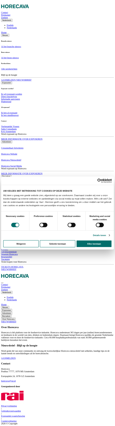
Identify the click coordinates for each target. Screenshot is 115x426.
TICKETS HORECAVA (12, 267)
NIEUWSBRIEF (8, 269)
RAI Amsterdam (8, 131)
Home (4, 32)
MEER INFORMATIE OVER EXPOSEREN (21, 139)
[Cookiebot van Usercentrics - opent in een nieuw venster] (99, 181)
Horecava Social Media (11, 166)
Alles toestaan (94, 243)
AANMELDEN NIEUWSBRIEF (16, 80)
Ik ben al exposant (9, 113)
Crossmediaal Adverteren (12, 148)
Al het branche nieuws (11, 46)
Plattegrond (6, 101)
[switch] (43, 225)
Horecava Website (9, 154)
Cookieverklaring (9, 421)
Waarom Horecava (9, 254)
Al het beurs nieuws (10, 58)
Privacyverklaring (9, 406)
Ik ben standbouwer (10, 115)
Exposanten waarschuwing (13, 416)
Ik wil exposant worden (11, 94)
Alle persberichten (9, 69)
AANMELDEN (8, 358)
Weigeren (21, 243)
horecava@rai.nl (8, 381)
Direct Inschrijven (9, 96)
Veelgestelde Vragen (10, 126)
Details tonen (99, 235)
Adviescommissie (9, 252)
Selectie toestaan (57, 243)
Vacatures (5, 259)
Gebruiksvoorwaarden (11, 411)
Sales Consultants (9, 129)
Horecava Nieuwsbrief (11, 160)
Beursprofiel (6, 257)
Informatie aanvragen (10, 99)
